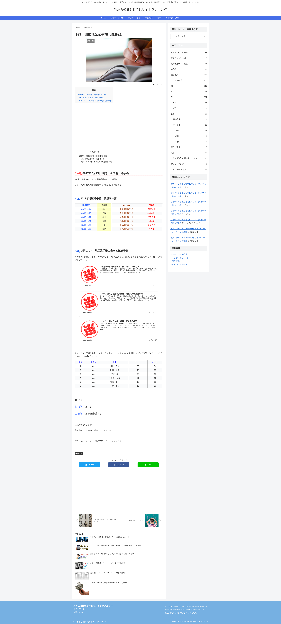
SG (189, 86)
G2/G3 (189, 103)
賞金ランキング (189, 164)
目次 (92, 152)
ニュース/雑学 (189, 80)
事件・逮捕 (189, 147)
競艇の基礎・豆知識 (189, 53)
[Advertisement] (119, 127)
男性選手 (190, 119)
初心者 (189, 69)
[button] (205, 36)
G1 (189, 97)
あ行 (191, 130)
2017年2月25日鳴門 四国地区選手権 (91, 95)
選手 (189, 114)
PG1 (189, 92)
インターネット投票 (180, 258)
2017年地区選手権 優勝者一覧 (91, 98)
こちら (194, 613)
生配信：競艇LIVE (179, 265)
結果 (189, 153)
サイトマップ (79, 609)
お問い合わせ (79, 612)
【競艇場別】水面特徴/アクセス (189, 158)
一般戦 (189, 108)
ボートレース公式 (179, 254)
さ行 (191, 136)
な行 (191, 142)
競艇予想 (79, 453)
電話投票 (176, 261)
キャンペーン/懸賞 (189, 169)
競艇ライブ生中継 (189, 58)
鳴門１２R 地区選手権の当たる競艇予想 (95, 101)
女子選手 (190, 125)
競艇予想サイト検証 (189, 64)
